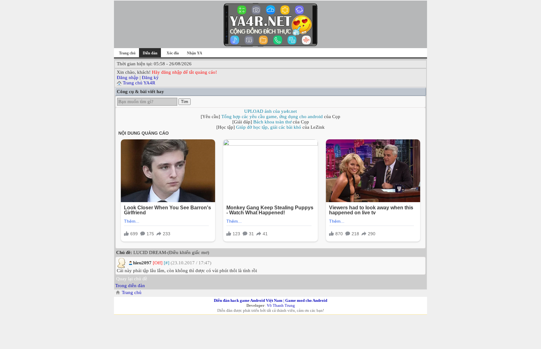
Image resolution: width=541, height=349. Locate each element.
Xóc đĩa (173, 53)
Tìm (184, 101)
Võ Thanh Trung (281, 305)
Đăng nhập (127, 77)
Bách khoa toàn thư (272, 121)
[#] (166, 262)
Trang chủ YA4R (139, 82)
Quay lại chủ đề (131, 278)
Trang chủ (127, 53)
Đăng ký (150, 77)
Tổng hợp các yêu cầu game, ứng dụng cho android (272, 116)
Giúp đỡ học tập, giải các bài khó (268, 127)
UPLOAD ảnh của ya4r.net (270, 111)
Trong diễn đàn (130, 285)
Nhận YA (194, 53)
